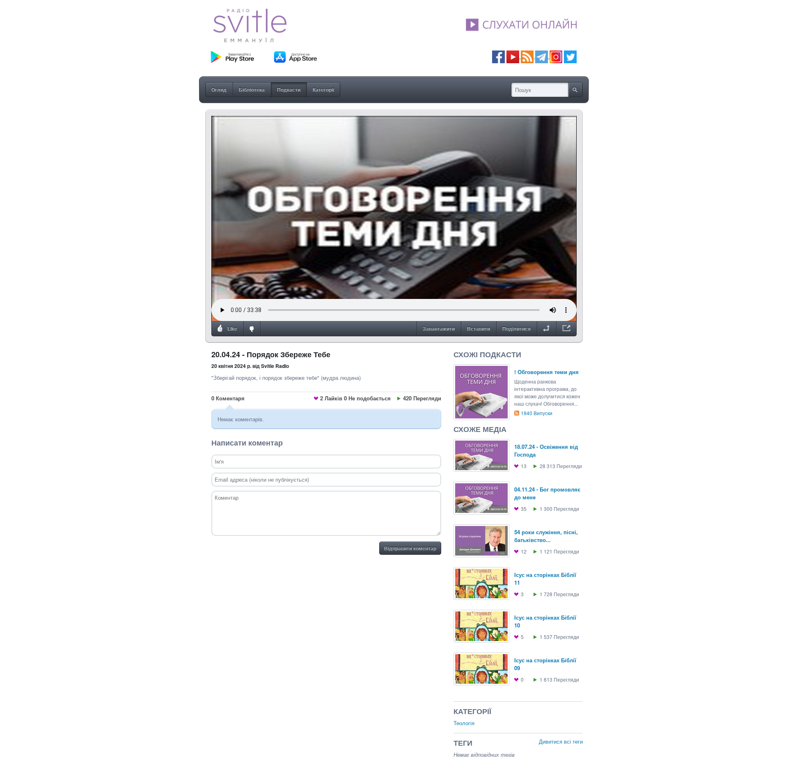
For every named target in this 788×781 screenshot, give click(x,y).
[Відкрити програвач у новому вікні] (566, 329)
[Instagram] (556, 56)
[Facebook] (498, 56)
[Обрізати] (546, 329)
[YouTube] (513, 56)
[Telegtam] (541, 56)
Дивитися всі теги (561, 741)
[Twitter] (570, 56)
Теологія (464, 723)
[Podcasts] (527, 56)
